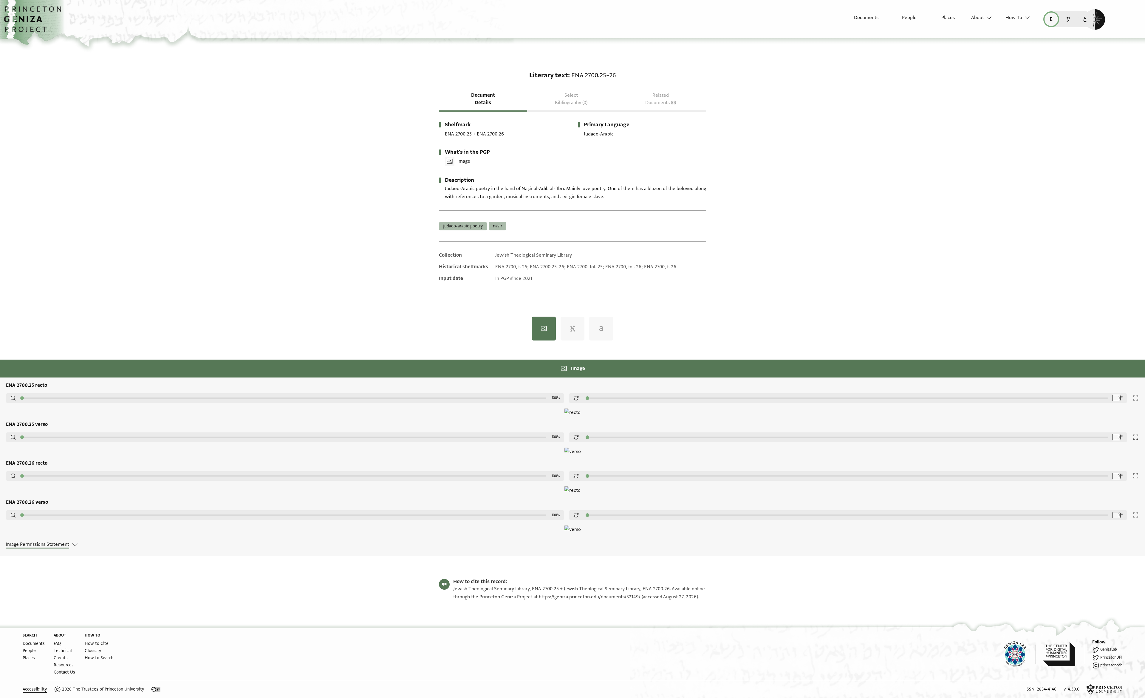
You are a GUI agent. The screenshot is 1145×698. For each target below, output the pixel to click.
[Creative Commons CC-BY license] (156, 689)
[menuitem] (861, 20)
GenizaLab (1108, 649)
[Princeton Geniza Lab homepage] (1020, 654)
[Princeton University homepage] (1104, 689)
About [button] (977, 18)
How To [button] (1013, 18)
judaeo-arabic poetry (463, 226)
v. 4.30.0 (1071, 689)
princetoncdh (1111, 665)
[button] (34, 22)
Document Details (483, 99)
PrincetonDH (1111, 657)
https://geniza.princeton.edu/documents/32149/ (589, 597)
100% (556, 397)
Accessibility (35, 689)
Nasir (497, 226)
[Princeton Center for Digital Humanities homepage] (1064, 654)
